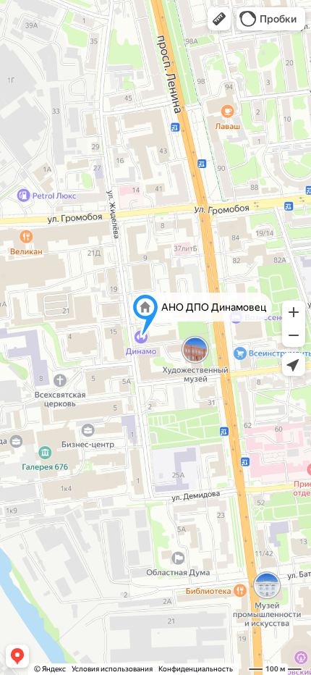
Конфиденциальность (195, 669)
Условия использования (112, 669)
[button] (219, 18)
